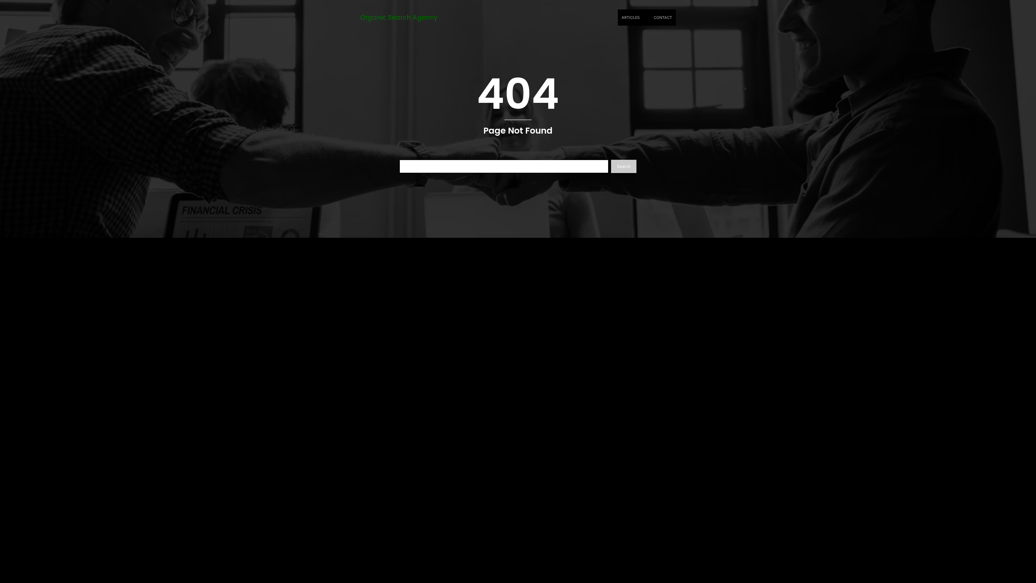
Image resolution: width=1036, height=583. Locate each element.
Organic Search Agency (399, 17)
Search (624, 166)
